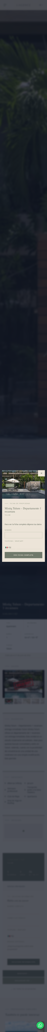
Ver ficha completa (24, 555)
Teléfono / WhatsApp (14, 541)
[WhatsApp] (40, 1025)
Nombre (8, 530)
